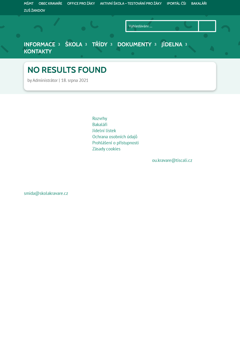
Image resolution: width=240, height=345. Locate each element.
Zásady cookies (106, 149)
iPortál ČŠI (176, 4)
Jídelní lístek (104, 130)
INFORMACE (39, 45)
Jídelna (171, 45)
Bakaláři (99, 124)
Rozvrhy (99, 118)
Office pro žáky (81, 4)
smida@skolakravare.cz (46, 193)
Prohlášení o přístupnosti (115, 142)
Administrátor (45, 80)
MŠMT (29, 4)
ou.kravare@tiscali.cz (172, 160)
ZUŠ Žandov (34, 11)
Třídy (100, 45)
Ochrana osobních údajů (114, 136)
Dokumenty (134, 45)
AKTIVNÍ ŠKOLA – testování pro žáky (131, 4)
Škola (73, 45)
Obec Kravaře (50, 4)
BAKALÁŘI (199, 4)
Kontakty (38, 52)
